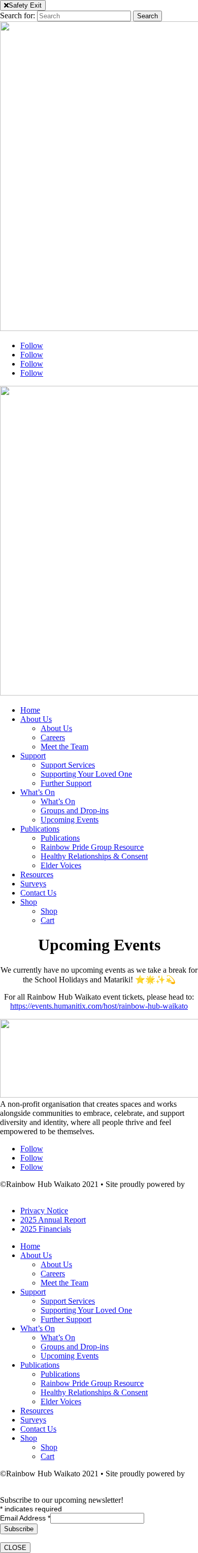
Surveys (33, 883)
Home (30, 710)
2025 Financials (45, 1229)
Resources (36, 874)
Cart (47, 920)
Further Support (66, 783)
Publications (39, 828)
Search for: (17, 15)
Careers (53, 737)
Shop (28, 902)
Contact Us (38, 892)
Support (33, 755)
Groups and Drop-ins (75, 810)
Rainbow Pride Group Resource (92, 847)
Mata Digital (20, 1193)
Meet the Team (64, 746)
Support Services (68, 765)
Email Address (25, 1518)
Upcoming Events (69, 819)
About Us (36, 719)
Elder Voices (61, 865)
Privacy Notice (44, 1210)
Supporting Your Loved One (86, 774)
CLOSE (15, 1547)
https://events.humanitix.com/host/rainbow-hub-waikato (99, 1006)
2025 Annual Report (53, 1219)
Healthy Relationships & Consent (94, 856)
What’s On (37, 792)
